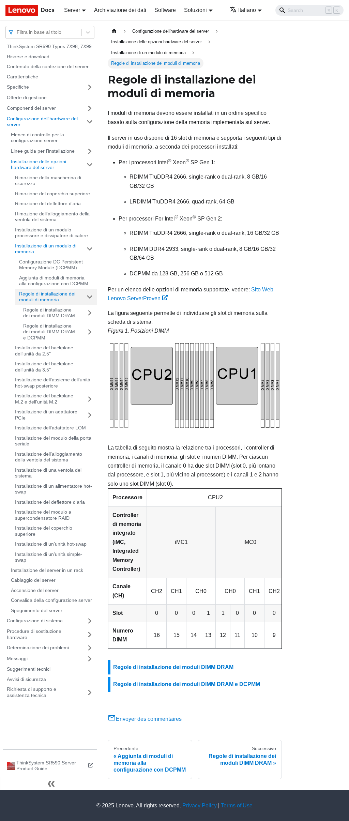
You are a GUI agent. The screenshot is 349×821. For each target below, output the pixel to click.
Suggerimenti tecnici (28, 669)
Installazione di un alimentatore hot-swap (53, 489)
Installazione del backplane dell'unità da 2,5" (44, 350)
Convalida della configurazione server (51, 600)
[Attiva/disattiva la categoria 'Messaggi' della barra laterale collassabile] (89, 658)
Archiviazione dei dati (120, 10)
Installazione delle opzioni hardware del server (38, 164)
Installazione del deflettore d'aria (50, 502)
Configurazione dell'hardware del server (42, 121)
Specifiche (18, 87)
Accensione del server (35, 590)
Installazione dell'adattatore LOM (50, 427)
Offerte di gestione (27, 97)
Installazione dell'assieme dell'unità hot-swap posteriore (52, 383)
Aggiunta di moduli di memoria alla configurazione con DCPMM (53, 281)
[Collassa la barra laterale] (51, 783)
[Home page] (114, 31)
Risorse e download (28, 56)
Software (165, 10)
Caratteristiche (22, 76)
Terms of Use (237, 805)
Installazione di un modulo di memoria (45, 249)
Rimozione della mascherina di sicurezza (48, 180)
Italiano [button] (247, 10)
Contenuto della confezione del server (48, 66)
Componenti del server (31, 108)
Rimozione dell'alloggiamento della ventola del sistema (52, 217)
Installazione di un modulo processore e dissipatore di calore (51, 233)
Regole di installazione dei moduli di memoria (47, 297)
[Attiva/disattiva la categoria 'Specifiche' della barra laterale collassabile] (89, 87)
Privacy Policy (199, 805)
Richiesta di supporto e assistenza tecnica (31, 692)
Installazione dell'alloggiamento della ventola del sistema (48, 457)
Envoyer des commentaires (149, 719)
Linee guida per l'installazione (43, 151)
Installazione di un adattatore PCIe (46, 415)
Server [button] (72, 10)
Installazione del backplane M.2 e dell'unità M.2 (44, 399)
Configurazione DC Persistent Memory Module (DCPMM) (51, 265)
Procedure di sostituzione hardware (34, 634)
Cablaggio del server (33, 580)
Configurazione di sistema (35, 620)
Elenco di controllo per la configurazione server (37, 137)
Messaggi (17, 658)
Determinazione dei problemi (38, 647)
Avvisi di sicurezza (26, 679)
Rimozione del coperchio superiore (52, 193)
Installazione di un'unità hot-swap (51, 544)
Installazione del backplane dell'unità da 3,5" (44, 367)
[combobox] (17, 32)
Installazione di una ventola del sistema (48, 473)
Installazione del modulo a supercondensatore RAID (43, 515)
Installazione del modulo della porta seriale (53, 441)
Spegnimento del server (36, 610)
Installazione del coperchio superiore (43, 531)
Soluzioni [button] (195, 10)
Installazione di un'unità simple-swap (48, 557)
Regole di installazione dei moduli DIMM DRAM (49, 313)
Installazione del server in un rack (47, 570)
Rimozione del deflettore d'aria (48, 203)
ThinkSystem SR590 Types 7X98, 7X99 (49, 46)
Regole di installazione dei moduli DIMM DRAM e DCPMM (49, 331)
